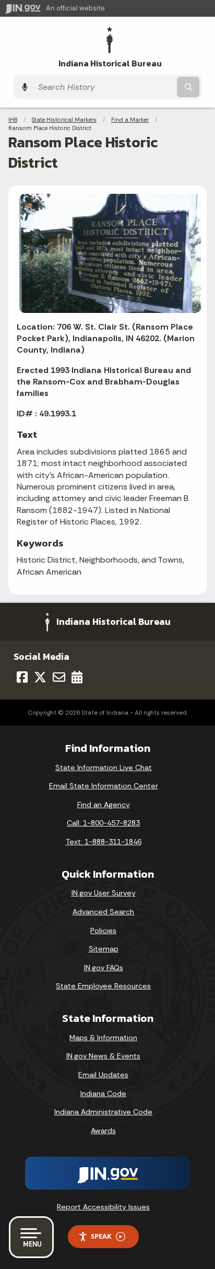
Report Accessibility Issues (103, 1207)
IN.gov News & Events (103, 1056)
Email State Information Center (103, 785)
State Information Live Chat (103, 767)
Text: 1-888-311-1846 (103, 841)
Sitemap (103, 948)
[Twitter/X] (40, 677)
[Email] (59, 677)
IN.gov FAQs (103, 967)
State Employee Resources (103, 986)
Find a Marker (130, 119)
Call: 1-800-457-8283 (103, 823)
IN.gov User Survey (103, 893)
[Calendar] (76, 677)
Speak (101, 1236)
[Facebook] (22, 677)
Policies (103, 930)
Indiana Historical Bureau (110, 63)
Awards (103, 1130)
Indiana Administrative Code (103, 1111)
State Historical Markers (64, 119)
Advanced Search (103, 911)
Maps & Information (103, 1037)
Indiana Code (103, 1093)
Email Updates (103, 1074)
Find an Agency (103, 804)
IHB (12, 119)
